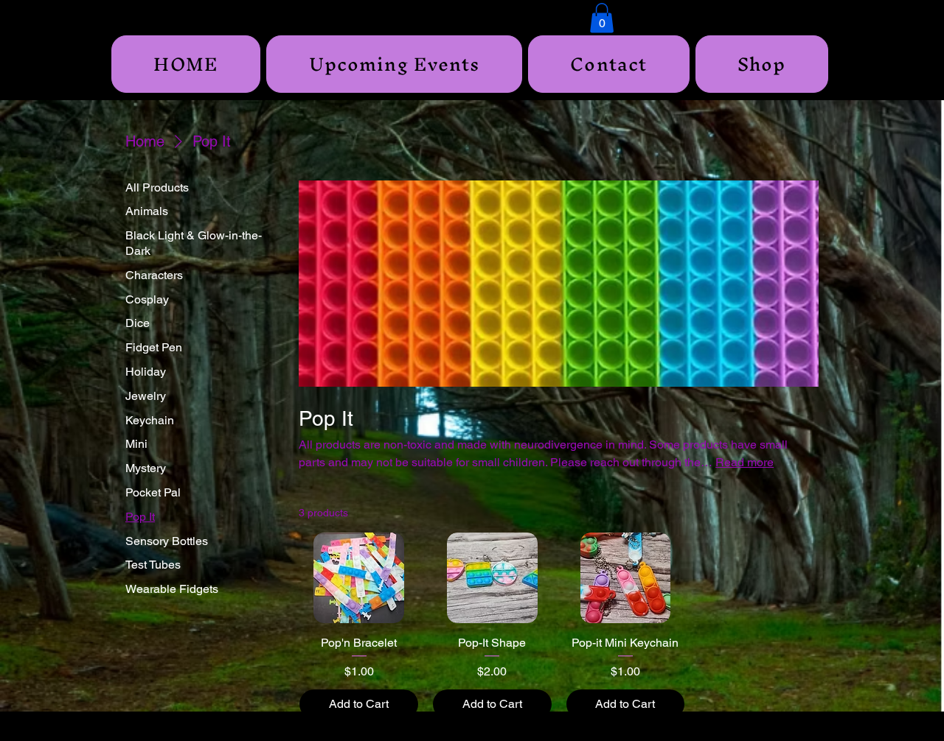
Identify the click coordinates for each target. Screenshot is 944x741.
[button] (601, 18)
